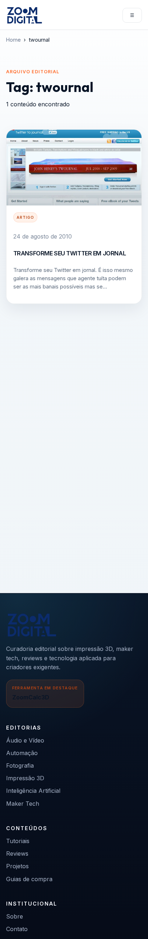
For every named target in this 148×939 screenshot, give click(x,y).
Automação (22, 753)
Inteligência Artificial (33, 790)
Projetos (17, 866)
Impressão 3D (25, 778)
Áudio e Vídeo (25, 740)
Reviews (17, 853)
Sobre (14, 916)
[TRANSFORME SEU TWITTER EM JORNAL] (74, 168)
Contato (17, 929)
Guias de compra (29, 879)
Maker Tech (22, 803)
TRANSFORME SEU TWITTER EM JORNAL (69, 253)
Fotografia (20, 765)
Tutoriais (17, 841)
